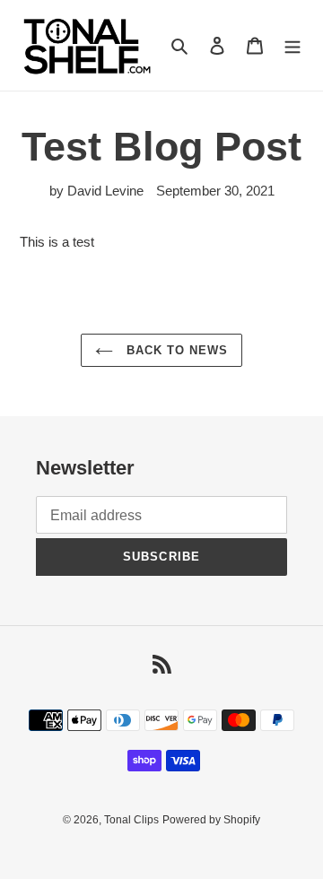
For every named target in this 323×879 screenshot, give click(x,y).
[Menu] (292, 45)
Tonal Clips (131, 820)
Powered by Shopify (211, 820)
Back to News (175, 350)
